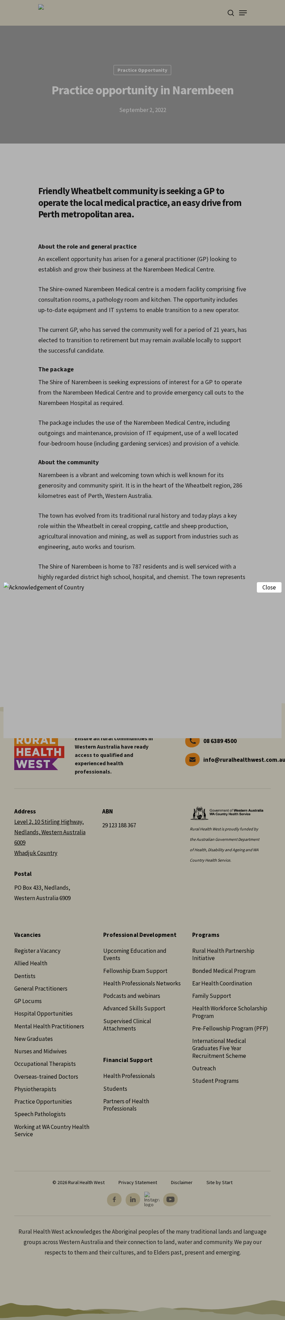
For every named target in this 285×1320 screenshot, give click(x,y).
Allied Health (30, 963)
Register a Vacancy (37, 951)
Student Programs (215, 1081)
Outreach (204, 1068)
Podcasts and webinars (131, 996)
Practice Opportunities (43, 1101)
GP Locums (28, 1001)
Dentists (24, 976)
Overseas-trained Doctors (46, 1076)
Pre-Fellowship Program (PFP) (230, 1028)
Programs (205, 935)
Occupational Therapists (45, 1064)
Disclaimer (182, 1182)
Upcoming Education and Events (134, 954)
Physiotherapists (35, 1089)
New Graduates (33, 1039)
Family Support (211, 996)
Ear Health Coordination (222, 983)
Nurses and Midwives (40, 1051)
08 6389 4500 (220, 741)
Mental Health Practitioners (49, 1026)
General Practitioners (40, 988)
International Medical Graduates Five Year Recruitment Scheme (219, 1048)
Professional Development (140, 935)
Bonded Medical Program (223, 971)
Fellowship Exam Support (135, 971)
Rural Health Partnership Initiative (223, 954)
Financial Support (128, 1060)
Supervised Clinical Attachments (127, 1024)
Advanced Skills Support (134, 1008)
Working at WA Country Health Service (51, 1130)
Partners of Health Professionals (126, 1104)
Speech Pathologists (40, 1114)
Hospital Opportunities (43, 1013)
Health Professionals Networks (142, 983)
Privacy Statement (138, 1182)
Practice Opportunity (142, 70)
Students (115, 1089)
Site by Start (219, 1182)
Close (269, 587)
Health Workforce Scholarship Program (229, 1011)
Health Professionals (129, 1076)
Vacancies (27, 935)
